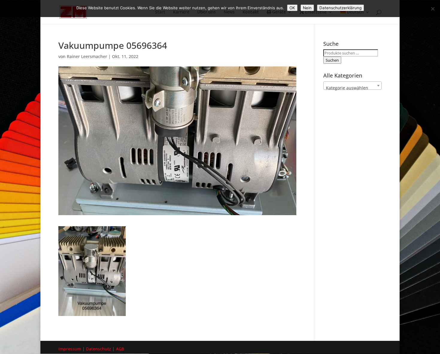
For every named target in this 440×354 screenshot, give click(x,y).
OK (292, 7)
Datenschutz (98, 349)
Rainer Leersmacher (87, 56)
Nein (307, 7)
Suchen (332, 60)
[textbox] (352, 88)
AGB (120, 349)
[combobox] (352, 85)
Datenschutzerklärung (340, 7)
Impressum (69, 349)
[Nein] (433, 9)
